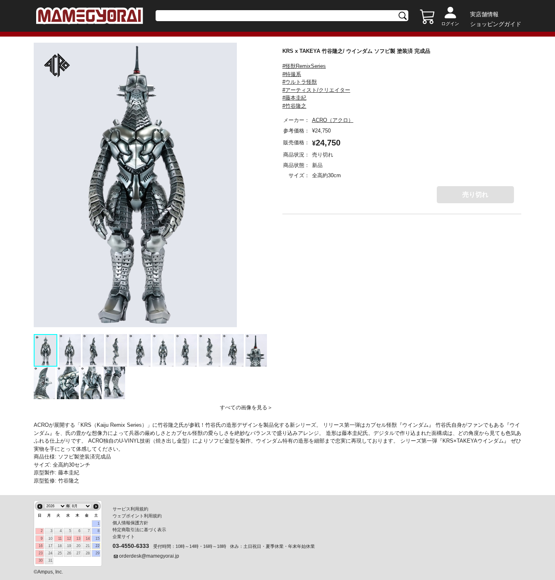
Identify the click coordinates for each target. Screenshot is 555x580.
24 (50, 553)
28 (88, 553)
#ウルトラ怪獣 (299, 82)
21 (88, 546)
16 (41, 546)
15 (97, 539)
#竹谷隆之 (294, 106)
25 (60, 553)
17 (50, 546)
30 (41, 560)
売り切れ (475, 194)
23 (41, 553)
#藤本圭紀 (294, 98)
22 (97, 546)
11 (60, 539)
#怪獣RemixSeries (304, 66)
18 (60, 546)
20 (78, 546)
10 (50, 539)
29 (97, 553)
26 (69, 553)
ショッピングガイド (495, 24)
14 (88, 539)
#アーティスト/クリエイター (316, 90)
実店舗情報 (484, 14)
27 (78, 553)
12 (69, 539)
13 (78, 539)
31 (50, 560)
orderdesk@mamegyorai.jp (149, 556)
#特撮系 (291, 74)
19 (69, 546)
